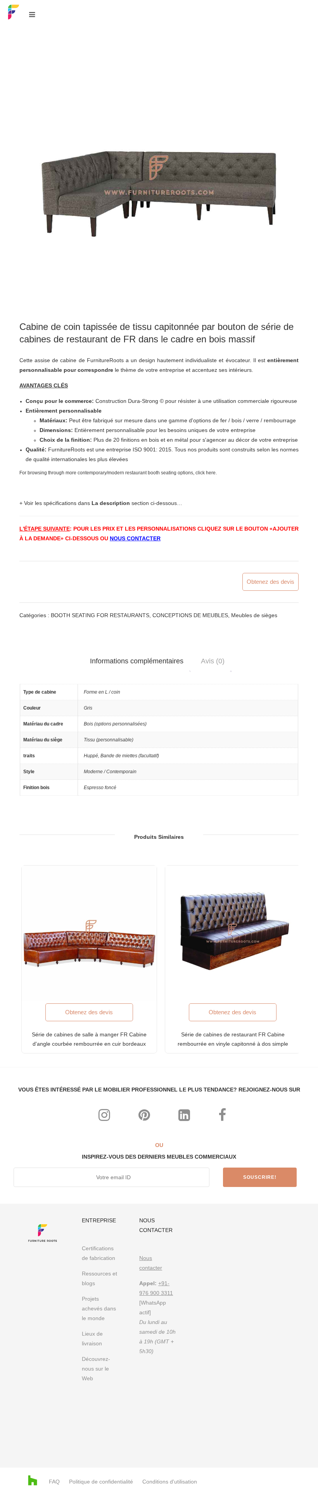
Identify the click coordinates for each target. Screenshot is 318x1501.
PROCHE (297, 646)
